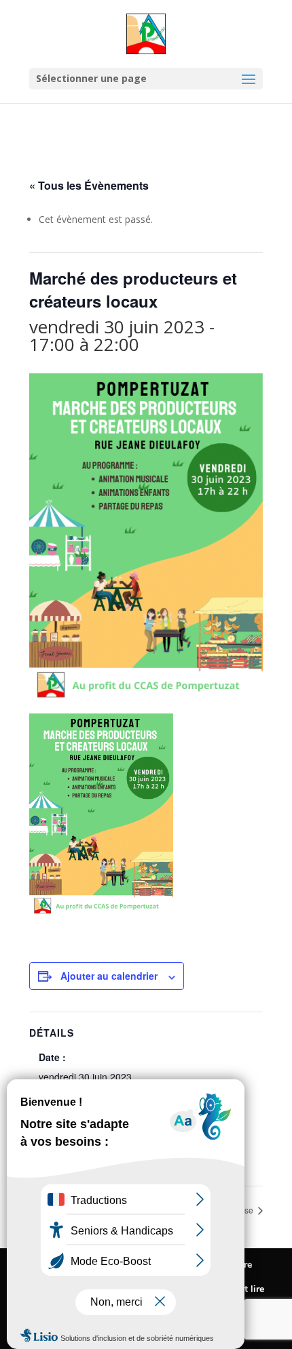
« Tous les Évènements (89, 185)
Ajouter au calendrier (109, 975)
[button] (248, 88)
